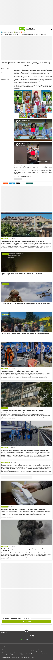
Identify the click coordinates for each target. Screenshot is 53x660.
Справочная (22, 477)
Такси (30, 477)
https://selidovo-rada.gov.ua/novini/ (22, 176)
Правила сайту (14, 657)
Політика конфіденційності (6, 657)
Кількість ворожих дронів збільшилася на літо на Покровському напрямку (26, 303)
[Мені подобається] (1, 72)
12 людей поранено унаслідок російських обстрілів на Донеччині (22, 241)
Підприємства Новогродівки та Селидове (16, 618)
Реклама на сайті (4, 632)
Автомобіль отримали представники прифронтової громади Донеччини (25, 333)
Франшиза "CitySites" (5, 633)
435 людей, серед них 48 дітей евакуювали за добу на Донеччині (22, 410)
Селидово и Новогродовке (10, 477)
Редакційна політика (30, 657)
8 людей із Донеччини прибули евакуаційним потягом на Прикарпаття (24, 450)
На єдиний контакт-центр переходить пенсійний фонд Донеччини (23, 509)
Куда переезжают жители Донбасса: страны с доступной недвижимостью (26, 465)
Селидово (18, 179)
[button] (51, 91)
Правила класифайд (22, 657)
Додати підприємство (26, 621)
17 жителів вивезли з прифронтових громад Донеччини (19, 371)
